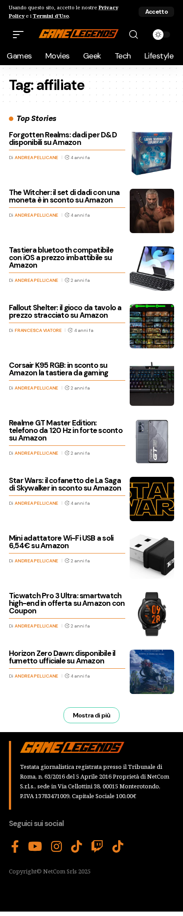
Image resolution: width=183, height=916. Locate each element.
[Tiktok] (118, 847)
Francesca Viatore (38, 330)
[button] (156, 12)
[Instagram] (56, 847)
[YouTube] (35, 847)
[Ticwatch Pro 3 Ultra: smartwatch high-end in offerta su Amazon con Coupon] (152, 614)
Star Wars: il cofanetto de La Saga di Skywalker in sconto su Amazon (65, 484)
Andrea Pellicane (36, 157)
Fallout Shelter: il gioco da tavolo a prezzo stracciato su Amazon (65, 311)
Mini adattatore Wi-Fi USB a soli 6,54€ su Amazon (61, 541)
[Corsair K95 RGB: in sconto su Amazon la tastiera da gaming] (152, 384)
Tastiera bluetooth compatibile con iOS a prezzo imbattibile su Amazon (61, 257)
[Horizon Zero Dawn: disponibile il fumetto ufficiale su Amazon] (152, 672)
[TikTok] (76, 847)
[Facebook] (15, 847)
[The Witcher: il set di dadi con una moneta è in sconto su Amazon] (152, 211)
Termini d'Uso (51, 15)
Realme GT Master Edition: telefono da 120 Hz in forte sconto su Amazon (66, 430)
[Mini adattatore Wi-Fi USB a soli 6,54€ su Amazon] (152, 556)
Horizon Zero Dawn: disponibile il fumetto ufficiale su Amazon (62, 657)
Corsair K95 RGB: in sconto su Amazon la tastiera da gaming (58, 369)
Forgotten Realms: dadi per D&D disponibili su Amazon (63, 138)
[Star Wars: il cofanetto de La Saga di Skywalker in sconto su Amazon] (152, 499)
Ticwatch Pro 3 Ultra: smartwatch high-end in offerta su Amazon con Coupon (67, 603)
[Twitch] (97, 847)
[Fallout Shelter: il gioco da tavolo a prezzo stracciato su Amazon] (152, 326)
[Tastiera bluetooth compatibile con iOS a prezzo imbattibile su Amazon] (152, 268)
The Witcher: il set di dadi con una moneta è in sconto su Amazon (64, 196)
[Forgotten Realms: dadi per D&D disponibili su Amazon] (152, 153)
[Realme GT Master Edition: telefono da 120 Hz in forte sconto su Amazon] (152, 441)
